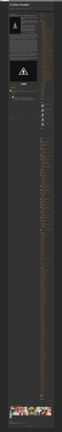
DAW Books (42, 239)
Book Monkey (43, 220)
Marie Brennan (43, 351)
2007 (42, 95)
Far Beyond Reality (43, 192)
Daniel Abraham (43, 300)
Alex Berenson (43, 274)
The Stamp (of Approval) (44, 217)
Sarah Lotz (42, 381)
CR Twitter (42, 15)
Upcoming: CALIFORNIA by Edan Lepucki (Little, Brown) (46, 71)
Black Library (42, 237)
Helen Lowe (42, 318)
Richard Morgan (43, 373)
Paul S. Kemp (43, 367)
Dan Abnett (42, 299)
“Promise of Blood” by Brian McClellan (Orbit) (48, 118)
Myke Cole (42, 360)
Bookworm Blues (43, 151)
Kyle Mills (42, 345)
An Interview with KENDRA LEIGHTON (47, 49)
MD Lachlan (42, 348)
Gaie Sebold (42, 311)
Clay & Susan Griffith (43, 297)
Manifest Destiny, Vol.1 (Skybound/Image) (45, 60)
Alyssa (43, 395)
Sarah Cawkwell (43, 380)
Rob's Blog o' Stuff (43, 155)
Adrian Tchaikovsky (43, 272)
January (43, 87)
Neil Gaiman (42, 363)
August (43, 25)
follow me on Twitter (49, 400)
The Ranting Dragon (44, 183)
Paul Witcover (43, 368)
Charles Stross (43, 292)
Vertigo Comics (43, 263)
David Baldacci (43, 303)
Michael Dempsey (43, 359)
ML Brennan (42, 349)
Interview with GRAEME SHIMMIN (46, 78)
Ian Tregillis (42, 319)
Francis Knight (43, 310)
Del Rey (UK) (42, 241)
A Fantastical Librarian (44, 162)
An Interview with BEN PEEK (45, 65)
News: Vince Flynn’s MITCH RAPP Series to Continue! (46, 39)
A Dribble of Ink (43, 204)
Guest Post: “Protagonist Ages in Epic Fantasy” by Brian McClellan (48, 109)
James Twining (43, 324)
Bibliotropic (42, 169)
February (43, 86)
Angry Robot (42, 236)
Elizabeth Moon (43, 308)
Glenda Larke (43, 315)
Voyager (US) (42, 265)
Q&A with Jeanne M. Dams (44, 142)
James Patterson (43, 322)
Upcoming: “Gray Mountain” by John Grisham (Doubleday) (46, 40)
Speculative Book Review (44, 186)
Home (10, 11)
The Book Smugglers (44, 175)
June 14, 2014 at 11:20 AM (23, 96)
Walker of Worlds (43, 227)
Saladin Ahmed (43, 378)
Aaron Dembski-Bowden (44, 270)
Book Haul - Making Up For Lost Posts (45, 218)
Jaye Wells (42, 326)
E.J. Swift (42, 306)
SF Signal (42, 196)
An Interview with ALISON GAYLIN (46, 45)
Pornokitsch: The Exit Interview (45, 181)
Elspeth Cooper (43, 309)
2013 (42, 88)
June (42, 27)
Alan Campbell (43, 273)
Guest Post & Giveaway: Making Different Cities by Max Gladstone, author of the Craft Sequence (46, 225)
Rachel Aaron (43, 372)
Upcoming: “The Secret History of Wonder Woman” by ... (46, 42)
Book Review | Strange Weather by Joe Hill (46, 190)
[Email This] (22, 84)
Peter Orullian (43, 369)
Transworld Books (43, 262)
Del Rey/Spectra (43, 242)
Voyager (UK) (42, 264)
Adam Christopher (43, 271)
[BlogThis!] (23, 84)
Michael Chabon (43, 358)
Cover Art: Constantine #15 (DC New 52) (47, 50)
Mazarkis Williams (43, 357)
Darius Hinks (42, 302)
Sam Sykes (42, 379)
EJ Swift (42, 307)
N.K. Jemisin (42, 361)
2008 (42, 94)
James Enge (42, 321)
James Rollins (43, 323)
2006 (42, 96)
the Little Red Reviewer (44, 172)
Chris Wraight (43, 295)
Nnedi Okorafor (43, 365)
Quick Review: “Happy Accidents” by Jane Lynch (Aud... (46, 53)
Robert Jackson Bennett (44, 376)
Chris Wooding (43, 294)
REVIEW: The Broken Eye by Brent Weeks (46, 215)
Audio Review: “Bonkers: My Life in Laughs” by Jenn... (46, 75)
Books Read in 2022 (43, 170)
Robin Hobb (42, 377)
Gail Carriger (42, 312)
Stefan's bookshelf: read (16, 406)
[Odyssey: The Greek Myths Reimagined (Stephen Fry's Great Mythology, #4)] (28, 409)
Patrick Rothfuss (43, 366)
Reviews (13, 11)
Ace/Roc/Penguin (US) (44, 235)
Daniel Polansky (43, 301)
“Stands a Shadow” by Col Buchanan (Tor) (48, 123)
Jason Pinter (42, 325)
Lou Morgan (42, 347)
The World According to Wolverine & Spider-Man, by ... (46, 67)
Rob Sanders (42, 374)
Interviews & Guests (19, 11)
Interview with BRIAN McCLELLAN (47, 113)
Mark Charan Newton (44, 352)
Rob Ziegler (42, 375)
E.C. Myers (42, 305)
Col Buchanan (43, 298)
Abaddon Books (43, 234)
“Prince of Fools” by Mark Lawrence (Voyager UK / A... (46, 80)
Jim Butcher (42, 329)
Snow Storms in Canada (44, 178)
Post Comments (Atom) (16, 118)
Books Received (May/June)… (46, 81)
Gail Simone (42, 313)
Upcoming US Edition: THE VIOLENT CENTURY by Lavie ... (46, 77)
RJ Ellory (42, 371)
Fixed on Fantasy (43, 214)
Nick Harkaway (43, 364)
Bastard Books (43, 223)
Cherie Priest (42, 293)
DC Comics (42, 240)
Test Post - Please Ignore (44, 202)
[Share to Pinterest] (25, 84)
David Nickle (42, 304)
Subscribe (41, 18)
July (42, 26)
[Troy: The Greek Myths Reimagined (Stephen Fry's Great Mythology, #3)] (31, 409)
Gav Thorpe (42, 314)
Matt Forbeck (42, 355)
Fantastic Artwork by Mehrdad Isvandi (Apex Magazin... (46, 35)
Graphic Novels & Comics (27, 11)
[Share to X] (24, 84)
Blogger (35, 425)
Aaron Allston (42, 269)
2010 (42, 92)
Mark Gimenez (43, 353)
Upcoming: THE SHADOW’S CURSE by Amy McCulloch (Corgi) (47, 73)
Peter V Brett (42, 370)
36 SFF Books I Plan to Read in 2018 (45, 184)
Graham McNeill (43, 316)
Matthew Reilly (43, 356)
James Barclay (43, 320)
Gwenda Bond (43, 317)
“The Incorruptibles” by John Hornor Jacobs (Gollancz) (46, 68)
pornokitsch (43, 180)
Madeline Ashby (43, 350)
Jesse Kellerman (43, 328)
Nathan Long (42, 362)
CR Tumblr (42, 14)
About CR (34, 11)
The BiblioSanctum (43, 144)
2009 (42, 93)
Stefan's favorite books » (49, 419)
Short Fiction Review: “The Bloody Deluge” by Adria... (46, 28)
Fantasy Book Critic (44, 148)
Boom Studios (43, 238)
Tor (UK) (42, 260)
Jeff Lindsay (42, 327)
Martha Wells (42, 354)
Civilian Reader (19, 4)
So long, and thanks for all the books (45, 205)
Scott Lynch (42, 382)
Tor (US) (42, 261)
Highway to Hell (43, 212)
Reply (13, 93)
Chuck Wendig (43, 296)
